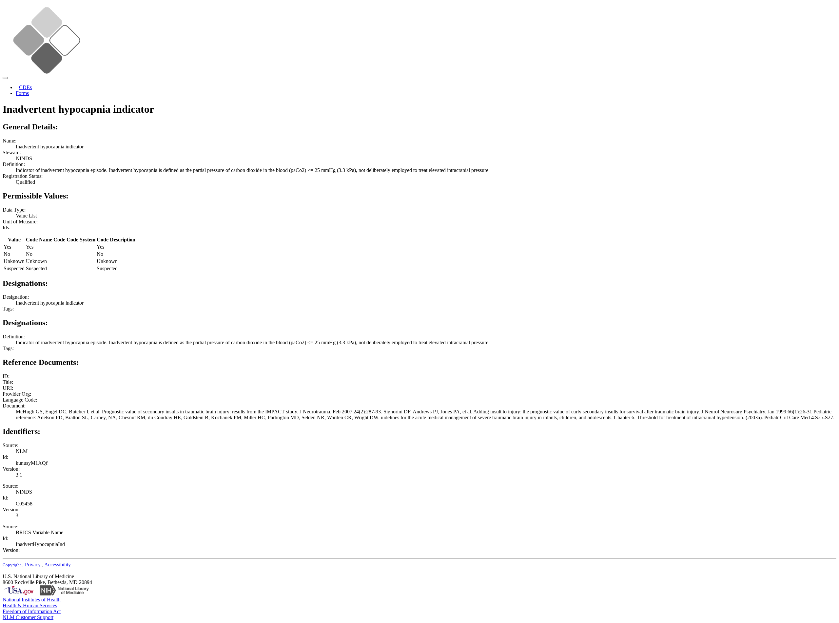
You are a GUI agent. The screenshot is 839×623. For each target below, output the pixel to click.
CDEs (25, 87)
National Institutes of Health (32, 599)
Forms (22, 93)
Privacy (33, 564)
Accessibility (57, 564)
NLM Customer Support (28, 617)
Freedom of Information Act (32, 611)
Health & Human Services (30, 605)
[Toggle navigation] (5, 78)
